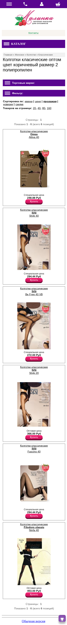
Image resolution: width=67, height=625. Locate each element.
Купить (34, 201)
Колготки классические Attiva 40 (34, 134)
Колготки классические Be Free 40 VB (34, 291)
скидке (19, 104)
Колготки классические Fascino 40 (34, 448)
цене (38, 101)
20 (34, 108)
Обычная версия (33, 621)
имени (29, 101)
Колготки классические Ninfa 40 (34, 527)
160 (49, 108)
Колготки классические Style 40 (34, 212)
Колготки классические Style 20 (34, 370)
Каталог (18, 43)
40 (39, 108)
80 (43, 108)
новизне (8, 104)
